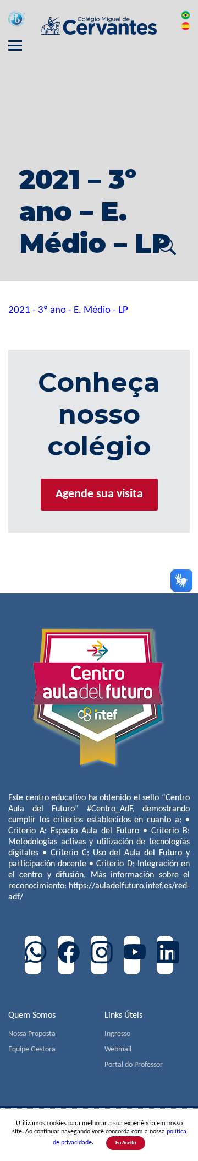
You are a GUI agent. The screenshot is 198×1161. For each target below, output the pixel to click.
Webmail (118, 1049)
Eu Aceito (126, 1143)
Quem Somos (32, 1015)
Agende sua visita (99, 494)
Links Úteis (123, 1015)
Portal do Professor (134, 1065)
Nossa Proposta (32, 1034)
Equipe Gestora (32, 1049)
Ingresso (117, 1034)
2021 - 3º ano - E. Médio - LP (68, 310)
